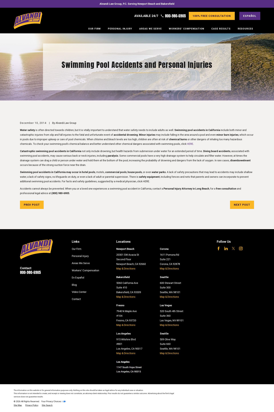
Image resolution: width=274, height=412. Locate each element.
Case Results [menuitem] (221, 28)
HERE (190, 143)
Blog (74, 284)
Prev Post (32, 204)
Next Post (242, 204)
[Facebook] (218, 248)
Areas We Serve (81, 263)
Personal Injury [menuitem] (120, 28)
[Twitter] (233, 248)
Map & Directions (125, 268)
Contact (76, 299)
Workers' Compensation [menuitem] (186, 28)
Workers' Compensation (85, 270)
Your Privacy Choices (51, 401)
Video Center (79, 291)
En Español (78, 277)
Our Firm (76, 248)
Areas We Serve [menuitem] (150, 28)
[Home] (28, 20)
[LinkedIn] (226, 248)
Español (249, 15)
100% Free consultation (212, 15)
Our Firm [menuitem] (94, 28)
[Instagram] (241, 248)
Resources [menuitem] (245, 28)
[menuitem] (18, 405)
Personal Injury (80, 256)
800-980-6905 (175, 16)
